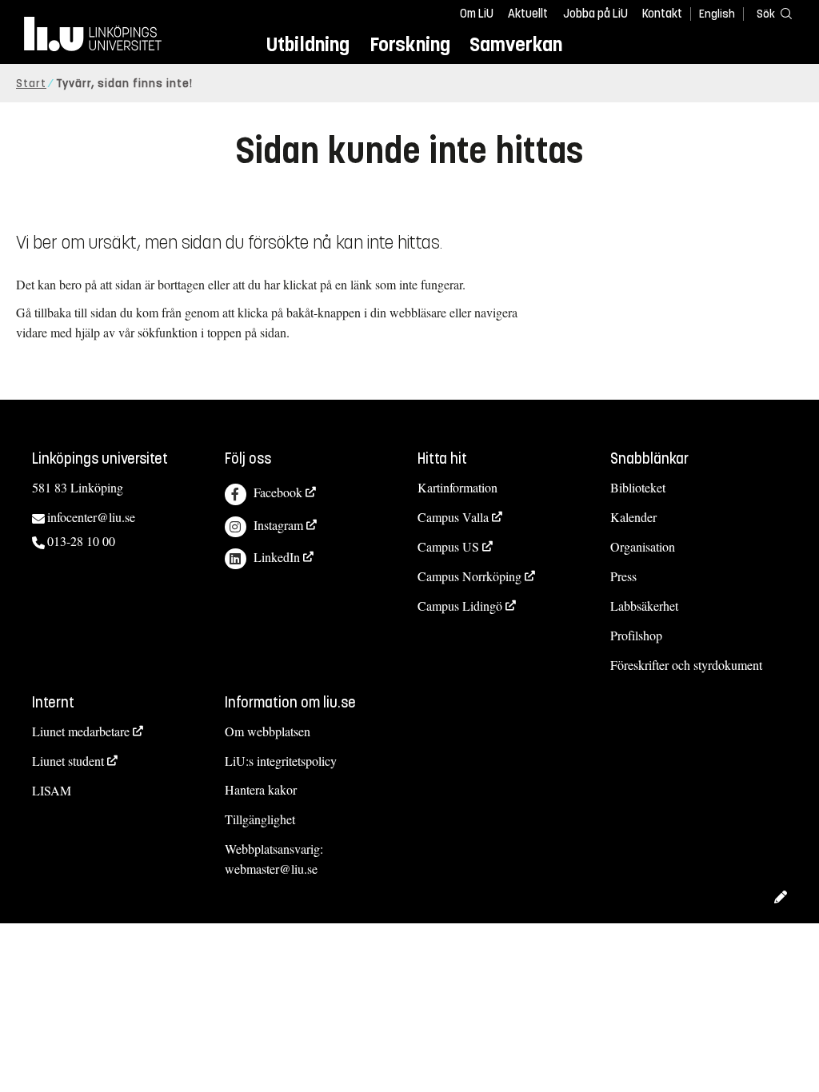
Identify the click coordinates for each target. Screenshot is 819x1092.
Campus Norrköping (469, 576)
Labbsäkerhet (644, 605)
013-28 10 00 (81, 540)
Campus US (448, 546)
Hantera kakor (261, 789)
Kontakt (662, 13)
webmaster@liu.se (271, 868)
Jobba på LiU (595, 13)
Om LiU (476, 13)
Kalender (633, 516)
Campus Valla (453, 516)
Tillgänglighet (260, 819)
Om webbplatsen (267, 731)
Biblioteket (637, 487)
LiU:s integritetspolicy (281, 760)
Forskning (410, 44)
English (717, 14)
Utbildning (308, 44)
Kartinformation (457, 487)
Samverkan (515, 44)
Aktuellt (528, 13)
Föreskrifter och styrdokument (686, 664)
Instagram (278, 524)
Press (623, 576)
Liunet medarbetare (81, 731)
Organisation (642, 546)
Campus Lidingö (459, 605)
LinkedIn (277, 556)
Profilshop (636, 635)
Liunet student (68, 760)
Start (31, 83)
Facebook (278, 492)
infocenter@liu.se (91, 516)
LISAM (51, 790)
